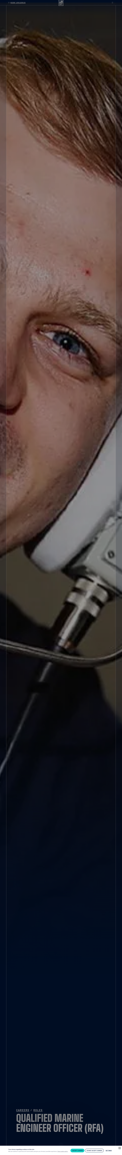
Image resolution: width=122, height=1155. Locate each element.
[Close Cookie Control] (120, 1148)
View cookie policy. (62, 1151)
